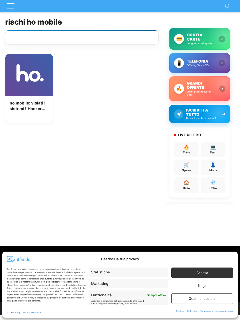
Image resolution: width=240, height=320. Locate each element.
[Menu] (10, 6)
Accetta (202, 273)
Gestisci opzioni (202, 298)
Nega (202, 286)
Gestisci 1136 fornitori (186, 311)
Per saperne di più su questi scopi (216, 311)
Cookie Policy (13, 312)
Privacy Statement (32, 312)
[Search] (227, 6)
